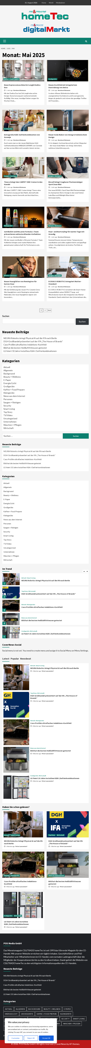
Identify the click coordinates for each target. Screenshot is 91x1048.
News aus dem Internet (14, 396)
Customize (15, 1038)
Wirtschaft (8, 428)
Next (49, 310)
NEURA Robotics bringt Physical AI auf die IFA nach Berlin (30, 338)
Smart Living (9, 409)
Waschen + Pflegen (12, 425)
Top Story (7, 412)
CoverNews (60, 1044)
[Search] (86, 41)
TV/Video (7, 415)
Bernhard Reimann (19, 90)
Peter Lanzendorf (48, 671)
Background (9, 373)
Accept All (46, 1038)
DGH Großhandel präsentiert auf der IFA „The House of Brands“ (33, 341)
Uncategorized (10, 418)
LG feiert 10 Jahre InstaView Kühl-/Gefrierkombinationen (30, 351)
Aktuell (6, 367)
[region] (31, 1030)
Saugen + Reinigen (10, 176)
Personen (7, 399)
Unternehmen (9, 421)
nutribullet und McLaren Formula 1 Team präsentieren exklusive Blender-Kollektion (22, 232)
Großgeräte (53, 79)
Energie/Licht (9, 383)
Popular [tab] (15, 658)
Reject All (30, 1038)
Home (44, 3)
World (51, 3)
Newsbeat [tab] (25, 658)
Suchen (5, 316)
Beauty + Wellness (55, 226)
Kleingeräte (53, 129)
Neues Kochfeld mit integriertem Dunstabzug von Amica (62, 86)
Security (7, 405)
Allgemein (8, 370)
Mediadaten (60, 3)
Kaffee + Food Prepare (11, 79)
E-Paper (7, 380)
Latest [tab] (5, 658)
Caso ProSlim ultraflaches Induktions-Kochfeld (24, 344)
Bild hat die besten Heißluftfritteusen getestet (25, 347)
